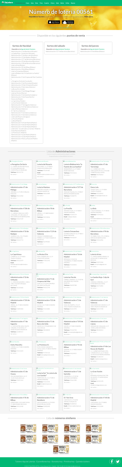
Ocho (67, 3)
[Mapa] (16, 161)
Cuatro (46, 3)
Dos (36, 3)
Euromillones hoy (43, 461)
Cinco (52, 3)
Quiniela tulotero (83, 461)
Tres (41, 3)
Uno (32, 3)
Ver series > (14, 174)
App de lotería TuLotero (28, 49)
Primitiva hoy (69, 461)
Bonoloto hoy (57, 461)
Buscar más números (61, 27)
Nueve (73, 3)
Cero (27, 3)
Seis (57, 3)
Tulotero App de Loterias (25, 461)
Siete (62, 3)
